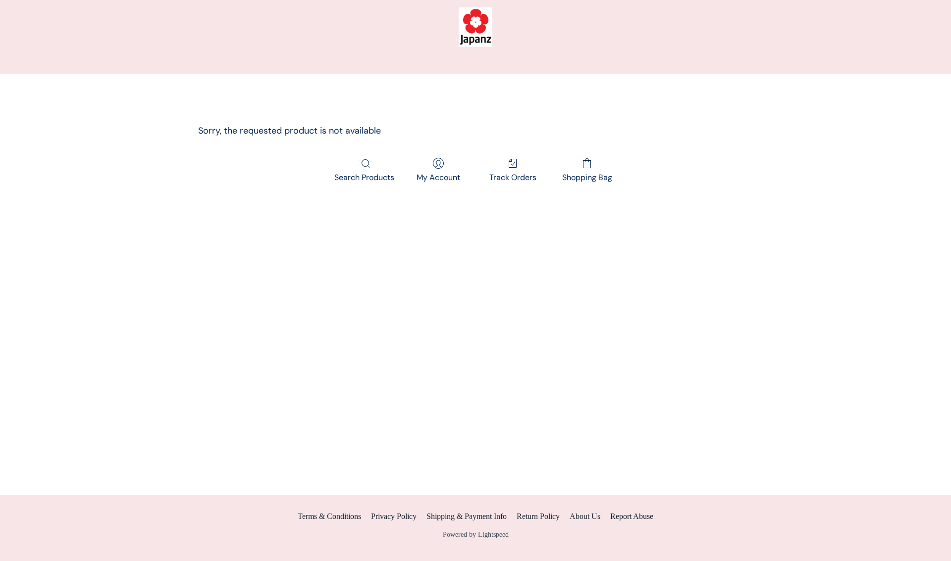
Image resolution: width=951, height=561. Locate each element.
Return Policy (538, 516)
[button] (475, 27)
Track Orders (512, 177)
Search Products (364, 177)
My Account (438, 177)
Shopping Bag (587, 177)
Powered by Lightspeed (476, 534)
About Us (585, 516)
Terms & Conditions (329, 516)
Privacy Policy (394, 516)
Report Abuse (631, 516)
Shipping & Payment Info (466, 516)
